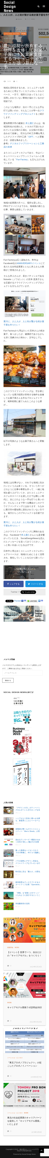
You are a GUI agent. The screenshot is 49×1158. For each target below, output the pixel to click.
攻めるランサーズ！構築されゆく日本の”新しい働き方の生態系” (27, 841)
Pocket (17, 601)
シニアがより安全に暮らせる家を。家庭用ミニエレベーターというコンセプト (27, 819)
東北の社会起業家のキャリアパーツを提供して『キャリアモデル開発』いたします (24, 1121)
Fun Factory (22, 159)
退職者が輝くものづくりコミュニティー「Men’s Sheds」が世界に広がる (27, 830)
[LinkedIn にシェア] (39, 601)
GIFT (30, 137)
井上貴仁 (30, 123)
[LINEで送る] (32, 601)
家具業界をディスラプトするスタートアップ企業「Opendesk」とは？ (28, 883)
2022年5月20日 (36, 1022)
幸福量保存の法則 (22, 904)
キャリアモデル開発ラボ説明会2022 (24, 1007)
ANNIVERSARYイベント (28, 263)
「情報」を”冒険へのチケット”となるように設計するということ (27, 894)
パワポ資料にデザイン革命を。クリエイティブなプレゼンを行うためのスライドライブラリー (27, 862)
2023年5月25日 (36, 967)
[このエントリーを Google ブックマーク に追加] (22, 601)
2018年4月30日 (9, 38)
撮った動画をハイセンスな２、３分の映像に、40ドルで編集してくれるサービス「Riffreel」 (27, 851)
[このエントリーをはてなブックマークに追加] (25, 601)
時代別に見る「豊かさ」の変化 (27, 872)
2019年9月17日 (36, 1077)
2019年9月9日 (36, 1132)
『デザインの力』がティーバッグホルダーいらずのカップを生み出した (27, 809)
